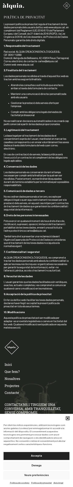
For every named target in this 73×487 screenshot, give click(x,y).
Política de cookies (19, 483)
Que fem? (12, 371)
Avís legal (58, 483)
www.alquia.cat (56, 27)
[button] (67, 418)
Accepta (36, 455)
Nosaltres (12, 378)
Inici (8, 364)
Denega (36, 465)
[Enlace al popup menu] (66, 5)
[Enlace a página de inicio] (13, 6)
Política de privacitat (41, 483)
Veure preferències (36, 475)
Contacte (12, 392)
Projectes (12, 385)
